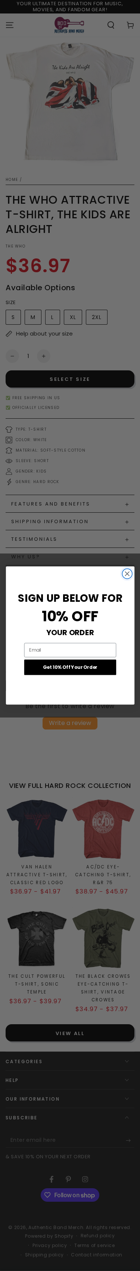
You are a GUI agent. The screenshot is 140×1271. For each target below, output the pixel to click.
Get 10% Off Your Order (70, 667)
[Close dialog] (127, 574)
